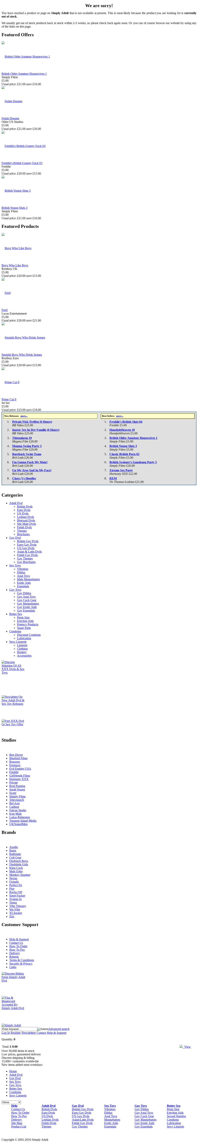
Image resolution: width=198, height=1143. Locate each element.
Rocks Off (15, 892)
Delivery (14, 953)
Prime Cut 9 (9, 399)
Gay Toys (15, 589)
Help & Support (19, 939)
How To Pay (17, 949)
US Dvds (22, 513)
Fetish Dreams (10, 118)
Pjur (11, 888)
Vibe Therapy (17, 906)
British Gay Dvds (27, 541)
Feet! (5, 310)
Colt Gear (15, 857)
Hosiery (22, 652)
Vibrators (22, 569)
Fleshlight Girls (18, 864)
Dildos (21, 572)
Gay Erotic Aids (27, 607)
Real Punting (17, 786)
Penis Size (23, 617)
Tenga (13, 902)
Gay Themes (25, 558)
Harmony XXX (19, 779)
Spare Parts (24, 627)
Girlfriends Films (19, 775)
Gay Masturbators (28, 603)
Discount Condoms (29, 634)
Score (12, 793)
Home (13, 1071)
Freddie (14, 772)
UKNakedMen (18, 824)
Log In (6, 1032)
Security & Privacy (20, 963)
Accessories (24, 655)
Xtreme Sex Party (121, 470)
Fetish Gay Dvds (27, 555)
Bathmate (15, 854)
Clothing (22, 648)
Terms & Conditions (21, 960)
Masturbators (112, 1119)
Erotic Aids (24, 582)
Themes (22, 530)
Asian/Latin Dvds (83, 1119)
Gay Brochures (26, 562)
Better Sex (15, 614)
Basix (12, 850)
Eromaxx (14, 765)
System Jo (15, 899)
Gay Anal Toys (26, 596)
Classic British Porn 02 (124, 454)
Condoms (15, 631)
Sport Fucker (17, 895)
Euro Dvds (23, 510)
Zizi (11, 916)
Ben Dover (16, 754)
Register (16, 1032)
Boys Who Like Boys (15, 265)
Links (12, 967)
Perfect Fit (15, 885)
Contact (41, 1032)
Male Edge (16, 871)
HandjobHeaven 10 (122, 429)
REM (113, 478)
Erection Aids (25, 621)
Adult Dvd (15, 503)
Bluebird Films (18, 758)
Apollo (13, 847)
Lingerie (22, 645)
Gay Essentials (26, 610)
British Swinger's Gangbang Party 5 (133, 462)
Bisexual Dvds (26, 520)
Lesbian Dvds (25, 517)
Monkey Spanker (19, 874)
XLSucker (15, 913)
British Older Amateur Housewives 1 (24, 73)
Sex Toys (15, 565)
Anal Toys (23, 575)
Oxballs (14, 881)
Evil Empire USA (20, 768)
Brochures (23, 534)
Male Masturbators (28, 579)
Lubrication (24, 638)
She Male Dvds (26, 523)
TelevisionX (16, 799)
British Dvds (24, 506)
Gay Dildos (24, 593)
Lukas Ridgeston (19, 817)
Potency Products (27, 624)
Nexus (13, 878)
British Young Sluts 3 (14, 207)
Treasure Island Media (22, 820)
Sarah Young (17, 789)
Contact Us (16, 942)
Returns (14, 956)
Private (13, 782)
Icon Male (15, 813)
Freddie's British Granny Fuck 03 (22, 163)
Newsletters (28, 1032)
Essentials (23, 586)
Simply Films (17, 796)
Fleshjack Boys (18, 861)
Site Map (16, 1123)
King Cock (16, 867)
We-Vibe (14, 909)
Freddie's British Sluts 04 (125, 421)
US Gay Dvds (25, 548)
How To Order (18, 946)
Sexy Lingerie (17, 641)
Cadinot (14, 806)
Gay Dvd (15, 537)
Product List (18, 1126)
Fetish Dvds (24, 527)
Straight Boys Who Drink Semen (22, 354)
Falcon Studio (17, 810)
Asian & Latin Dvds (29, 551)
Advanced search (58, 1029)
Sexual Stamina (176, 1116)
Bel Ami (14, 803)
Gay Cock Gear (26, 600)
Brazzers (14, 761)
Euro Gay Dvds (26, 544)
